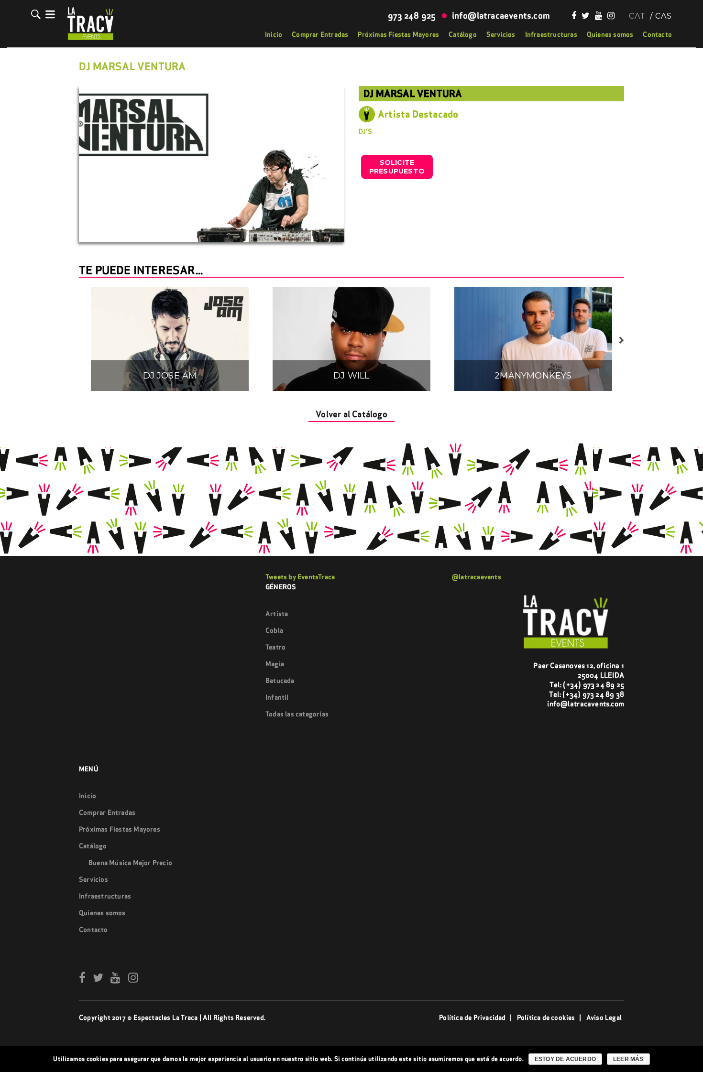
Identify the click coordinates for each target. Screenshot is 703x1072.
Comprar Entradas (320, 34)
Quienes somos (610, 34)
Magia (274, 664)
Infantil (277, 697)
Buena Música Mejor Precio (130, 862)
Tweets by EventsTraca (300, 577)
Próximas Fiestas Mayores (398, 34)
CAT (637, 16)
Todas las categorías (297, 714)
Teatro (275, 647)
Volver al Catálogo (351, 414)
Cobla (274, 630)
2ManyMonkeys (532, 376)
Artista (276, 613)
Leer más (628, 1059)
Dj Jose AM (170, 376)
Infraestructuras (551, 34)
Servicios (501, 34)
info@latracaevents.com (501, 15)
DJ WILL (351, 376)
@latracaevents (476, 577)
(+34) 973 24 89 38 (593, 694)
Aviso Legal (604, 1017)
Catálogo (463, 34)
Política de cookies (546, 1017)
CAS (663, 16)
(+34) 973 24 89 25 (593, 684)
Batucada (280, 680)
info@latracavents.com (585, 703)
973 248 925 (412, 15)
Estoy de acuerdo (565, 1059)
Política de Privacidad (472, 1017)
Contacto (657, 34)
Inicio (273, 34)
